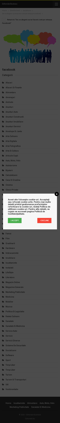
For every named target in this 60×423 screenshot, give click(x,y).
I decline (44, 220)
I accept (15, 220)
